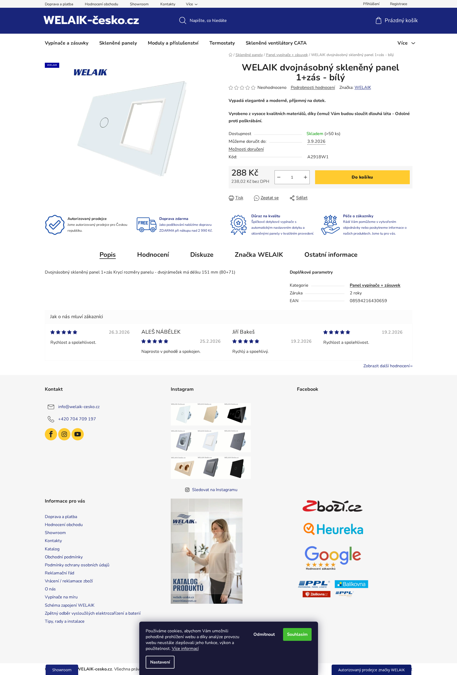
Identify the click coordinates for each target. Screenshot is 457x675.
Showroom (139, 4)
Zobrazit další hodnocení (386, 366)
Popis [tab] (108, 254)
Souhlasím (297, 634)
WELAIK (363, 87)
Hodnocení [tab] (153, 254)
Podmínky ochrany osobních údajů (77, 565)
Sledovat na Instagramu (214, 490)
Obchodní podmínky (64, 557)
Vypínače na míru (61, 597)
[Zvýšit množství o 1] (305, 177)
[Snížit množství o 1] (279, 177)
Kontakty (167, 4)
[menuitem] (66, 43)
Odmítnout (264, 634)
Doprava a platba (59, 4)
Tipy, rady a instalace (65, 621)
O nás (50, 589)
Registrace (398, 3)
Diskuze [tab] (201, 254)
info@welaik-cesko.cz (79, 407)
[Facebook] (51, 434)
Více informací (185, 649)
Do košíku (362, 177)
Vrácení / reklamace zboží (69, 581)
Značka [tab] (259, 254)
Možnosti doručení (246, 149)
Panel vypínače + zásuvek (375, 285)
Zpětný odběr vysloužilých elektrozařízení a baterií (93, 613)
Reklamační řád (59, 573)
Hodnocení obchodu (101, 4)
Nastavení (160, 662)
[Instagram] (64, 434)
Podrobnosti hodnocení (313, 87)
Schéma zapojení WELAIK (69, 605)
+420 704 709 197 (77, 419)
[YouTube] (77, 434)
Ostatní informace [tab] (330, 254)
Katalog (52, 549)
